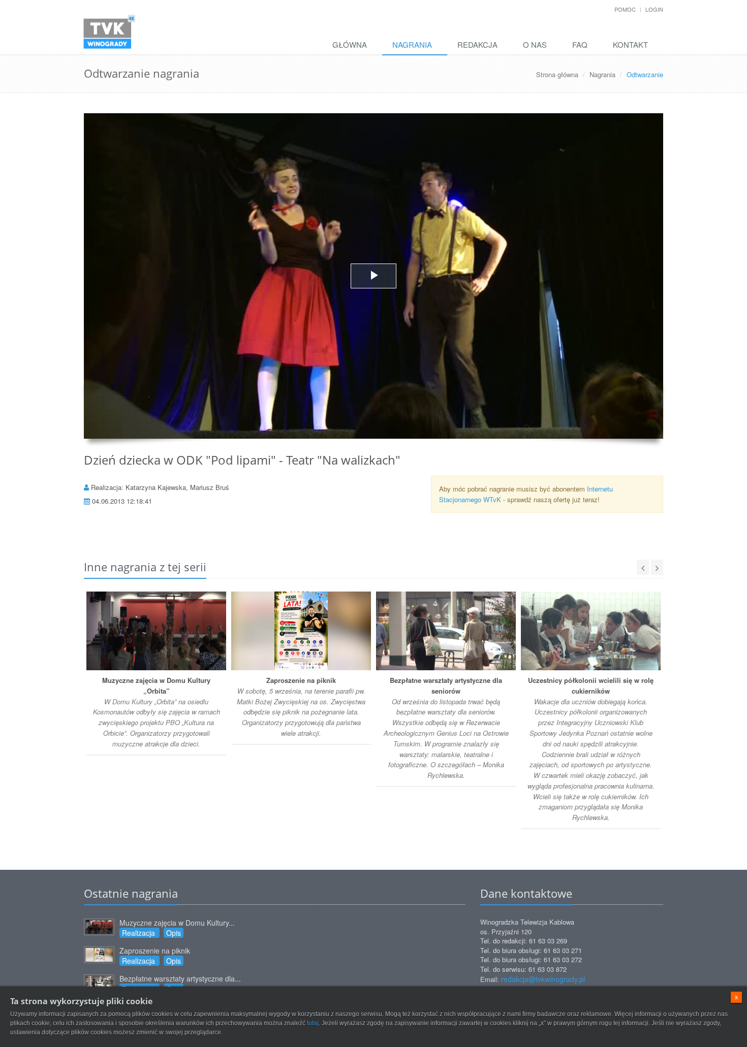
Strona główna (557, 74)
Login (654, 9)
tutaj (313, 1023)
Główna (349, 44)
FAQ (579, 44)
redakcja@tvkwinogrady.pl (543, 979)
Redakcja (477, 44)
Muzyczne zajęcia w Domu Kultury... (177, 923)
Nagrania (412, 44)
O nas (535, 44)
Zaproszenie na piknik (154, 950)
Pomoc (625, 9)
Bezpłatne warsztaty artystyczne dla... (180, 978)
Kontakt (630, 44)
